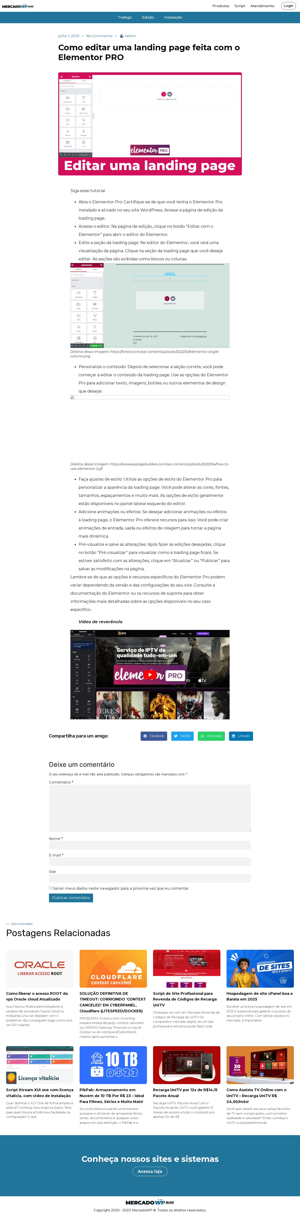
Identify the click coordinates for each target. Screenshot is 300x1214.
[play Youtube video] (150, 674)
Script (239, 6)
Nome (56, 839)
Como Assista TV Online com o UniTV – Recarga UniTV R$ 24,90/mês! (256, 1096)
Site (52, 872)
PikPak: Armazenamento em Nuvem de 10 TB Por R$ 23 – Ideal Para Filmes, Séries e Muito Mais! (112, 1096)
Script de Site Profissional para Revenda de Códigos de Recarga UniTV (185, 999)
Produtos (220, 6)
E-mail (56, 855)
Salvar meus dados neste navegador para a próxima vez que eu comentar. (121, 888)
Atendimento (262, 6)
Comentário (61, 782)
